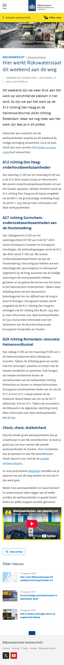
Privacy (24, 648)
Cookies (33, 648)
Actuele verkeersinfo (18, 17)
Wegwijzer (34, 471)
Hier (19, 203)
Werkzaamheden (37, 57)
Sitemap (16, 648)
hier (8, 320)
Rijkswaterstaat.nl (47, 648)
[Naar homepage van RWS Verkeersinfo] (41, 6)
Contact (6, 648)
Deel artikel (16, 551)
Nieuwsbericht (13, 57)
